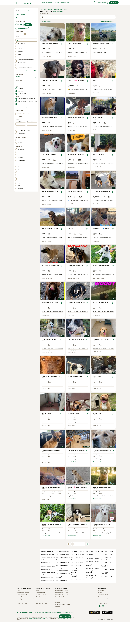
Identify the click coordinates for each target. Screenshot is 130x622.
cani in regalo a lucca (47, 577)
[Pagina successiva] (87, 544)
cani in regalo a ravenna (47, 569)
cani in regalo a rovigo (107, 554)
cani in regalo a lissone (92, 558)
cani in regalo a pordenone (90, 571)
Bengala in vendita (41, 597)
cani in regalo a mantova (48, 557)
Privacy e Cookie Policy (43, 618)
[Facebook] (99, 606)
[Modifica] (35, 77)
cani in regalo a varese (47, 559)
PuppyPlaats (37, 612)
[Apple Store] (107, 612)
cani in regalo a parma (77, 557)
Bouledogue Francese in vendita (25, 599)
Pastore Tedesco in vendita (24, 597)
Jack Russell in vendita (23, 601)
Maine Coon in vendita (42, 590)
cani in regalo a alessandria (60, 576)
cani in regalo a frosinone (45, 563)
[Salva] (62, 44)
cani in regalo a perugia (107, 569)
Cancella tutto (32, 11)
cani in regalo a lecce (77, 562)
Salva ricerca (47, 21)
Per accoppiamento (22, 28)
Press (99, 597)
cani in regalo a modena (48, 572)
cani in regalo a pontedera (90, 564)
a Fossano (58, 11)
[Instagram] (102, 606)
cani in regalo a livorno (77, 554)
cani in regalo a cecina (107, 557)
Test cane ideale (102, 603)
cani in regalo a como (62, 570)
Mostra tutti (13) (22, 107)
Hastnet (30, 612)
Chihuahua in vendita (22, 590)
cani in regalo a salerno (92, 568)
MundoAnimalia (46, 612)
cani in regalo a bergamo (48, 566)
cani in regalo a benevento (90, 555)
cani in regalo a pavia (106, 559)
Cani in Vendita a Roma (61, 592)
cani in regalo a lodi (46, 575)
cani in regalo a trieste (62, 562)
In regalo (28, 24)
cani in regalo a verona (47, 554)
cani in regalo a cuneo (47, 551)
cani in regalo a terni (106, 562)
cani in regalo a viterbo (107, 551)
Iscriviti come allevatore (62, 2)
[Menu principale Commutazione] (12, 2)
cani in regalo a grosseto (63, 557)
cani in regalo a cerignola (105, 566)
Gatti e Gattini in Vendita (43, 588)
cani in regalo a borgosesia (105, 572)
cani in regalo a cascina (62, 554)
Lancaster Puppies (68, 612)
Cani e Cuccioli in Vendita (24, 588)
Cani (17, 17)
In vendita (19, 24)
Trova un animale (47, 2)
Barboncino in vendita (23, 592)
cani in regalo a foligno (92, 575)
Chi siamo (101, 590)
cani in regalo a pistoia (62, 551)
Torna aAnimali (20, 14)
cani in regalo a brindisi (62, 559)
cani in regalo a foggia (77, 565)
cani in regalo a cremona (63, 573)
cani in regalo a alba (106, 576)
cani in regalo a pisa (76, 559)
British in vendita (40, 592)
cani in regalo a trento (47, 580)
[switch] (26, 34)
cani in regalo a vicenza (92, 561)
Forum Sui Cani (59, 597)
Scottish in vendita (41, 599)
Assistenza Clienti (103, 594)
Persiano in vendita (41, 601)
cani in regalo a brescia (62, 568)
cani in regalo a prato (62, 565)
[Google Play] (94, 612)
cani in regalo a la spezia (78, 568)
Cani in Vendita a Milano (61, 590)
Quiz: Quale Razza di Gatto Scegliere (62, 605)
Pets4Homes (23, 612)
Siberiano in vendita (41, 603)
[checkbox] (16, 43)
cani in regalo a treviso (77, 579)
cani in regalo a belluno (92, 551)
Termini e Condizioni (103, 599)
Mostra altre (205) (31, 70)
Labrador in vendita (22, 594)
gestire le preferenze (63, 618)
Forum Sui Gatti (59, 599)
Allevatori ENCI (102, 601)
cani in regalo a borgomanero (75, 571)
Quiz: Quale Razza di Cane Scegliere (62, 601)
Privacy (100, 592)
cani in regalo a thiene (62, 580)
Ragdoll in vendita (41, 594)
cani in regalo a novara (92, 578)
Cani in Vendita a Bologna (62, 594)
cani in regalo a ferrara (77, 551)
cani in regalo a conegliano (75, 575)
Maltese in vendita (22, 603)
